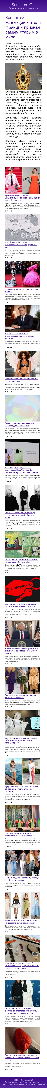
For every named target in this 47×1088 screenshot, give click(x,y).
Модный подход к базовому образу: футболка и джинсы (22, 879)
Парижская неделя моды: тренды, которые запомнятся (21, 696)
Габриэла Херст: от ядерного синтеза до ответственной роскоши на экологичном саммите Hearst (21, 1010)
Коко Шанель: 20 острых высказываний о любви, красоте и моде (21, 244)
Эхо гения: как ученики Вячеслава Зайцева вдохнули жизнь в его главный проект (21, 740)
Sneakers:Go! (23, 4)
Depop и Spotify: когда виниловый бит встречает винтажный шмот (21, 605)
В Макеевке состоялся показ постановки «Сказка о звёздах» (19, 834)
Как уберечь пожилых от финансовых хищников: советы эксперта (19, 336)
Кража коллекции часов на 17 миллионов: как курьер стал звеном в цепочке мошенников (22, 965)
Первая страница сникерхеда (23, 8)
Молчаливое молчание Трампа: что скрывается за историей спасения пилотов (21, 650)
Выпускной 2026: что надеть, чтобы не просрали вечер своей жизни (21, 921)
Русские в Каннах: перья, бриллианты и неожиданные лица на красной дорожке (22, 197)
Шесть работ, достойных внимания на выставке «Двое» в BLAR (21, 560)
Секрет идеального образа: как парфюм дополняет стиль (19, 424)
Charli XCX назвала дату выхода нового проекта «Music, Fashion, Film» (20, 515)
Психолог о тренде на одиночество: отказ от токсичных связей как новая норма (22, 1057)
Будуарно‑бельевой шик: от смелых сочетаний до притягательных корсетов (22, 789)
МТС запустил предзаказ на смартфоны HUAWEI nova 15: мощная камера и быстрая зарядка (21, 470)
